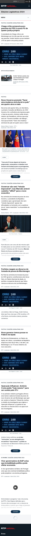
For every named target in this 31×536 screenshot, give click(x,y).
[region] (15, 268)
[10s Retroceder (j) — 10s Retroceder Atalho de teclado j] (6, 534)
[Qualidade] (25, 534)
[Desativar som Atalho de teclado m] (10, 534)
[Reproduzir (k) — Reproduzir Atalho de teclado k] (2, 534)
